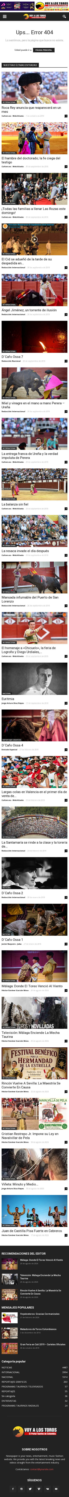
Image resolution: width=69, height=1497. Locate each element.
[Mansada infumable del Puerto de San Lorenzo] (34, 578)
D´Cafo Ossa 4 (12, 745)
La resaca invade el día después (25, 551)
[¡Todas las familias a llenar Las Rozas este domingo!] (34, 189)
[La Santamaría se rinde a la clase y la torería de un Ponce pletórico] (34, 823)
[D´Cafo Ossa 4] (34, 726)
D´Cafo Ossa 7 (12, 357)
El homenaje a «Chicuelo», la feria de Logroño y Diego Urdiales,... (29, 650)
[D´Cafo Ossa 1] (34, 920)
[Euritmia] (34, 679)
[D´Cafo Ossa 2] (34, 873)
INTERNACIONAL (9, 102)
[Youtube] (56, 1489)
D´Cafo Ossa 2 (12, 893)
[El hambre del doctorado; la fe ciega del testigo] (34, 138)
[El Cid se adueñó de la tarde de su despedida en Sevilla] (34, 239)
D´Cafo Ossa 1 (12, 940)
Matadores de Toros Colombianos (38, 1329)
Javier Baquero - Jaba (12, 944)
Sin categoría (8, 1396)
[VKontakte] (47, 1489)
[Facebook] (13, 1489)
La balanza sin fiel (15, 504)
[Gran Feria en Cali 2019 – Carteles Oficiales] (10, 1348)
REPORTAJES (8, 1391)
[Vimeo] (39, 1489)
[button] (64, 16)
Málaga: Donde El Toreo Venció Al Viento (32, 986)
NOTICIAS (6, 888)
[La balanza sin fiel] (34, 484)
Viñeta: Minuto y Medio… (20, 1184)
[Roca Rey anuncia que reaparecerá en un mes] (34, 88)
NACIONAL (7, 693)
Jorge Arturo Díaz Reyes (13, 703)
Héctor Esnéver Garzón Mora (15, 990)
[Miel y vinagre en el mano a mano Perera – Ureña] (34, 383)
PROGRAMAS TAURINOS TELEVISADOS (22, 1386)
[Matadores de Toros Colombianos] (10, 1333)
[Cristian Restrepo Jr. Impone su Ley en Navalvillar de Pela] (34, 1114)
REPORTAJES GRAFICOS (12, 740)
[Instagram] (21, 1489)
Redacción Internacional (13, 267)
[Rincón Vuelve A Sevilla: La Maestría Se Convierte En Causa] (34, 1063)
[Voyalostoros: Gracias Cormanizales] (10, 1317)
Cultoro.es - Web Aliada (13, 116)
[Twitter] (30, 1489)
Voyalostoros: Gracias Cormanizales (40, 1314)
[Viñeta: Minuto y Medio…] (34, 1164)
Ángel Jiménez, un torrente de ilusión (29, 310)
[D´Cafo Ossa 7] (34, 337)
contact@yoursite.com (41, 1469)
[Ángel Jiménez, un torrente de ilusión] (34, 290)
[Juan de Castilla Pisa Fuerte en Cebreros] (34, 1211)
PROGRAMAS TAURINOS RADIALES (20, 1405)
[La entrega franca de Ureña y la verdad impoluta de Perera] (34, 434)
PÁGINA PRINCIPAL (43, 50)
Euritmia (8, 699)
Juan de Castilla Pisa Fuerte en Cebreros (32, 1231)
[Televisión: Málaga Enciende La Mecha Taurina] (34, 1013)
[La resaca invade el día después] (34, 531)
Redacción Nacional (11, 361)
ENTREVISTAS (9, 1400)
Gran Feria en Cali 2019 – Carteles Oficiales (42, 1344)
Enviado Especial (9, 749)
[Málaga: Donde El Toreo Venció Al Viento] (34, 966)
